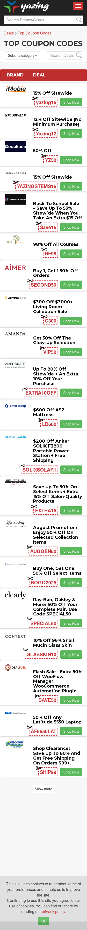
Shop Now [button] (71, 102)
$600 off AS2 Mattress (49, 412)
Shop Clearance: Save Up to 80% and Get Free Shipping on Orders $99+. (56, 755)
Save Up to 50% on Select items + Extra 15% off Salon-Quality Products (57, 494)
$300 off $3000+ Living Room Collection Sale (53, 306)
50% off (42, 150)
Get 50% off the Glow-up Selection (54, 340)
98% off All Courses (56, 244)
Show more (43, 788)
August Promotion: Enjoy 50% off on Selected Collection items (55, 535)
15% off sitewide (52, 93)
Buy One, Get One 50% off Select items (57, 571)
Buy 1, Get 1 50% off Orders (55, 273)
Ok (43, 921)
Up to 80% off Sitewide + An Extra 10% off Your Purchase (55, 376)
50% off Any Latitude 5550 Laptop (57, 720)
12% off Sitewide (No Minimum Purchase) (57, 122)
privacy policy (53, 911)
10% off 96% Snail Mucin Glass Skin (53, 643)
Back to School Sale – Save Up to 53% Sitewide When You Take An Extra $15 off (57, 211)
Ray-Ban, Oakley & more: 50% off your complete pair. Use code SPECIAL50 (55, 607)
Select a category (21, 55)
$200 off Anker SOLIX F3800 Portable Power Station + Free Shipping (51, 451)
